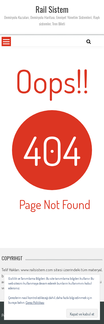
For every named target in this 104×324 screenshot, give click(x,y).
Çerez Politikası (35, 303)
